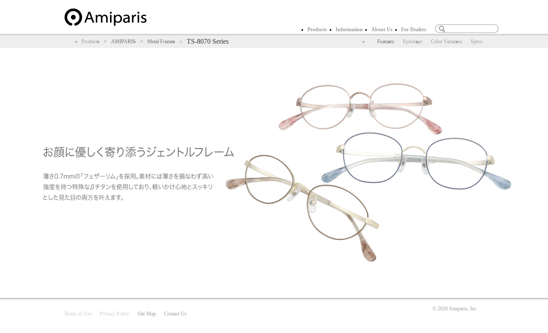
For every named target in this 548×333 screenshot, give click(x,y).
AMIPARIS (123, 42)
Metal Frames (161, 42)
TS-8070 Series (208, 41)
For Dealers (413, 30)
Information (349, 30)
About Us (382, 30)
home (105, 17)
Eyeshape (412, 42)
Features (385, 42)
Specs (476, 42)
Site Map (146, 314)
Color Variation (446, 42)
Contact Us (175, 314)
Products (317, 30)
